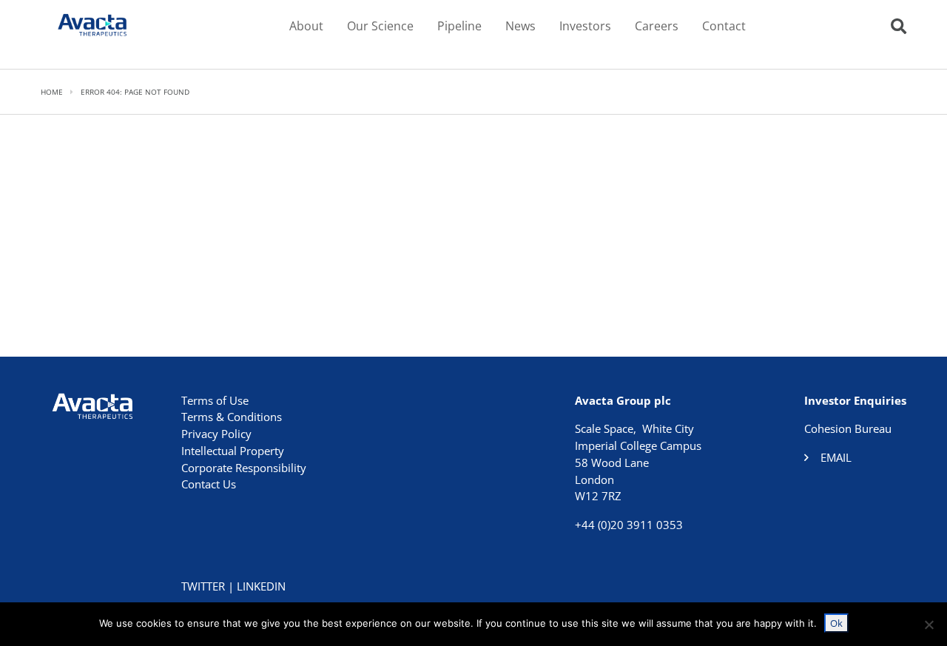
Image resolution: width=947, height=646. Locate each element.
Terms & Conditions (231, 416)
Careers (656, 26)
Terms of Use (215, 400)
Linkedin (261, 586)
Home (52, 92)
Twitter (203, 586)
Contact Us (208, 484)
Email (836, 457)
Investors (585, 26)
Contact (724, 26)
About (306, 26)
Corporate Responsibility (243, 467)
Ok (836, 623)
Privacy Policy (216, 433)
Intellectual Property (232, 450)
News (520, 26)
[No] (928, 624)
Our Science (380, 26)
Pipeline (459, 26)
